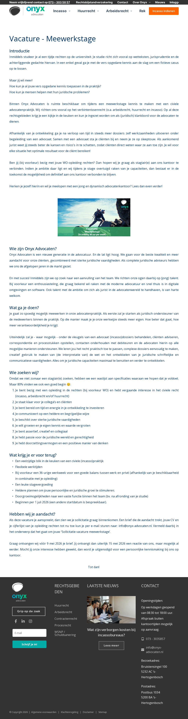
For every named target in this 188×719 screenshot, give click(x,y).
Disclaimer (88, 712)
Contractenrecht (66, 619)
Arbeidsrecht (117, 11)
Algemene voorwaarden (43, 712)
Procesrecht (63, 625)
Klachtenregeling (69, 712)
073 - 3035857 (155, 639)
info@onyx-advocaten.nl (135, 526)
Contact (122, 2)
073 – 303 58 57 (59, 2)
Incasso (60, 11)
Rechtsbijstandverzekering (94, 2)
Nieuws (160, 2)
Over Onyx (140, 2)
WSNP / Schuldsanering (66, 633)
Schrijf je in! (29, 644)
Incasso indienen (164, 11)
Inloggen (175, 2)
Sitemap (102, 712)
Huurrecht (86, 11)
